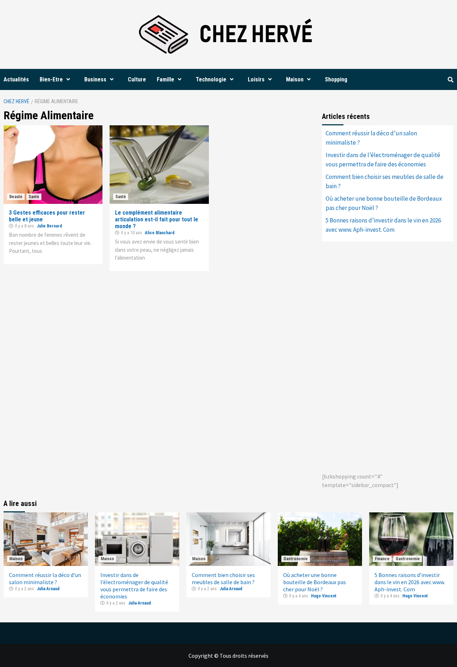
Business (95, 79)
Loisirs (256, 79)
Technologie (211, 79)
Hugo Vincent (323, 595)
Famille (165, 79)
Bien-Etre (51, 79)
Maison (294, 79)
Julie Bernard (49, 226)
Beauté (15, 196)
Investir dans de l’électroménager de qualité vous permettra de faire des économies (383, 159)
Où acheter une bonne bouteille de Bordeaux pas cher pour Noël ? (384, 203)
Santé (34, 196)
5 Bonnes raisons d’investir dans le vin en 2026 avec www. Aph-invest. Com (383, 225)
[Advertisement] (375, 356)
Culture (137, 79)
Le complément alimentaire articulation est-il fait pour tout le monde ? (156, 219)
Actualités (16, 79)
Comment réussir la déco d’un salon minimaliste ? (371, 137)
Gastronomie (295, 558)
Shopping (336, 79)
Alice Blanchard (160, 232)
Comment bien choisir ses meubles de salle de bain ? (384, 181)
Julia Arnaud (48, 588)
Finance (382, 558)
